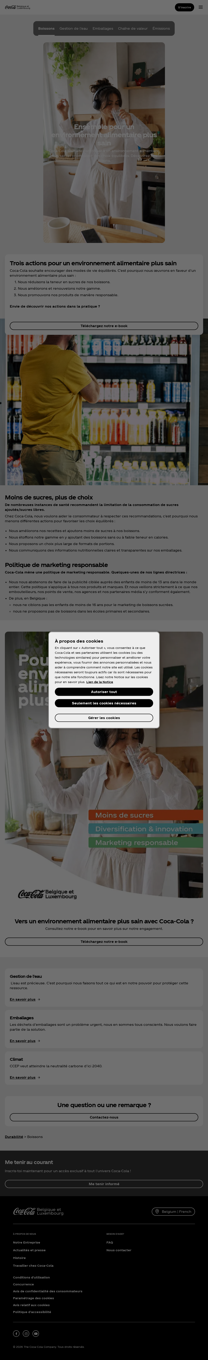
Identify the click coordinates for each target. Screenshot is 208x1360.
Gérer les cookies (104, 718)
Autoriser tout (104, 692)
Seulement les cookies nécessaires (104, 703)
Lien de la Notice (99, 682)
